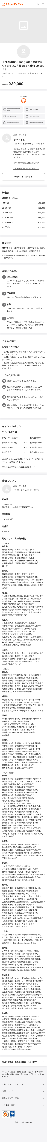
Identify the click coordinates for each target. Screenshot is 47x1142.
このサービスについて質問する (26, 168)
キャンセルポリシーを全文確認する (16, 466)
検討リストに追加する (23, 177)
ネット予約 (12, 276)
